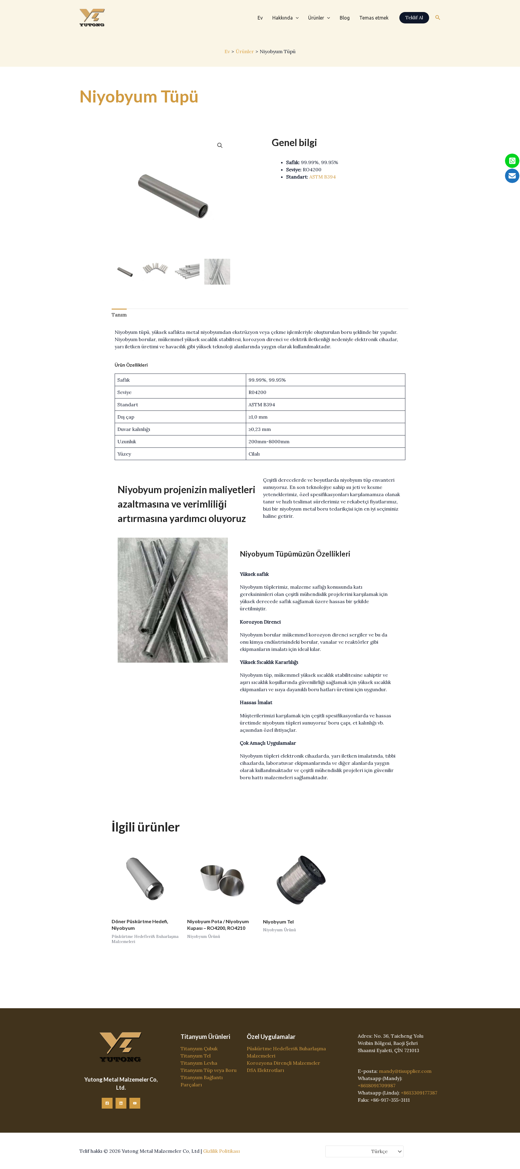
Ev (260, 17)
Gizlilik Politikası (221, 1151)
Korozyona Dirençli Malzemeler (283, 1063)
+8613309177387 (419, 1093)
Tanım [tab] (119, 315)
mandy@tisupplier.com (405, 1071)
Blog (345, 17)
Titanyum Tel (196, 1056)
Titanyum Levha (199, 1063)
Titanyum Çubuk (199, 1048)
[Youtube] (134, 1103)
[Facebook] (107, 1103)
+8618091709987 (376, 1085)
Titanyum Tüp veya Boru (209, 1070)
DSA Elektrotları (265, 1070)
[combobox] (364, 1152)
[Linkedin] (121, 1103)
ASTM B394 (322, 177)
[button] (296, 18)
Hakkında (282, 17)
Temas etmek (373, 17)
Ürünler (316, 17)
